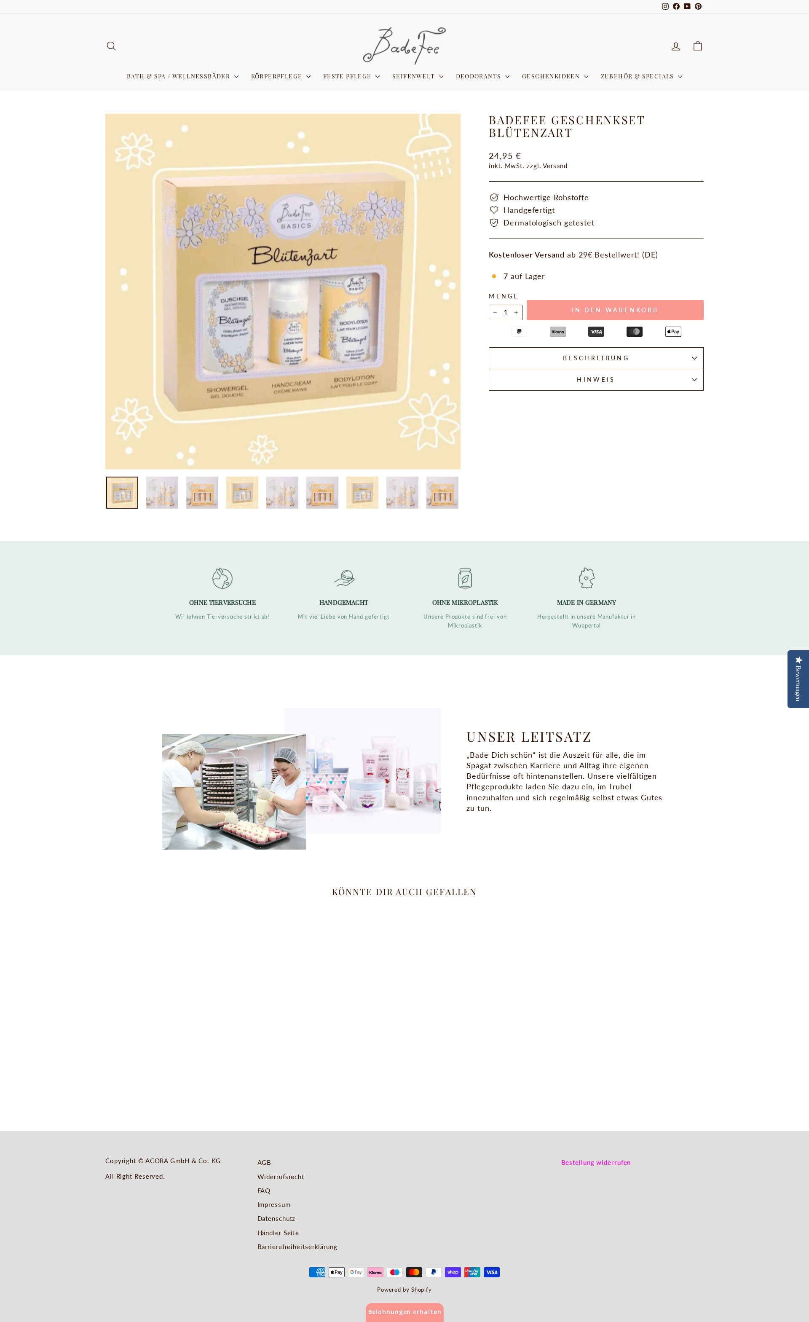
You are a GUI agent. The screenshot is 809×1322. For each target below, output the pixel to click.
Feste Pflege (348, 76)
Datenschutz (276, 1218)
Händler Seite (278, 1232)
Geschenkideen (552, 76)
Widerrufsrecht (281, 1176)
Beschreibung (596, 358)
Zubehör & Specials (638, 76)
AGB (264, 1162)
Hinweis (596, 379)
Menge (504, 296)
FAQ (264, 1190)
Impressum (274, 1204)
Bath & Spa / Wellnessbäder (179, 76)
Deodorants (479, 76)
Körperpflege (277, 76)
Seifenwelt (414, 76)
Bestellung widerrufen (596, 1162)
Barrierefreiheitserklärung (297, 1246)
